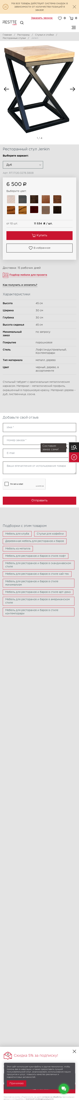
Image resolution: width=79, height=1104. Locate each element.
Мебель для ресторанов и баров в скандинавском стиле (38, 565)
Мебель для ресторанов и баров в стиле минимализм (31, 583)
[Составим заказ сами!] (74, 447)
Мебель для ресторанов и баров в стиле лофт (35, 556)
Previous (6, 89)
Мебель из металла (17, 549)
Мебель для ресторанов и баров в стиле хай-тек (37, 574)
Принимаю (17, 1083)
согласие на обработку (52, 1097)
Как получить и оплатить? (20, 285)
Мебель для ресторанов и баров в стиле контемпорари (31, 612)
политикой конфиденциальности (40, 1099)
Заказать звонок (42, 18)
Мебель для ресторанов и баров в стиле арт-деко (38, 592)
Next (72, 89)
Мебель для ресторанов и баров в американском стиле (37, 601)
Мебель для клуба (17, 534)
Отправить (39, 500)
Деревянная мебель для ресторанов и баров (34, 541)
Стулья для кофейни (50, 534)
